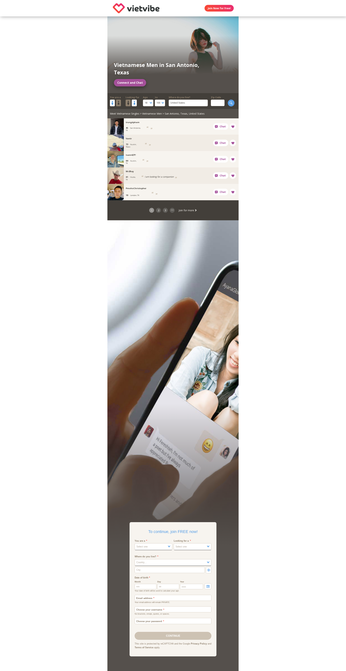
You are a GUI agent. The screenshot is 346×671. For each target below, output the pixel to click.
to (156, 97)
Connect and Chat (130, 83)
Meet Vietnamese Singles (124, 113)
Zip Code (216, 97)
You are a (115, 97)
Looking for (132, 97)
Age (145, 97)
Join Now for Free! (219, 8)
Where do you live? (179, 97)
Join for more (187, 210)
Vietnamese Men (152, 113)
